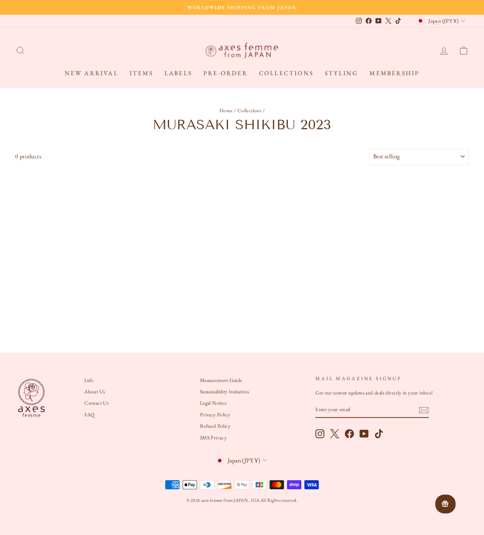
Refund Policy (215, 425)
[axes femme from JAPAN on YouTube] (364, 433)
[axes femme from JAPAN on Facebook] (349, 433)
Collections (286, 73)
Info (89, 380)
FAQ (89, 414)
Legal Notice (213, 402)
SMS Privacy (213, 437)
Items (141, 73)
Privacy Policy (215, 414)
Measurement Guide (221, 380)
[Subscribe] (424, 410)
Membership (394, 73)
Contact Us (96, 402)
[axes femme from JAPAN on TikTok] (378, 433)
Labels (178, 73)
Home (226, 110)
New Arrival (91, 73)
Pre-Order (225, 73)
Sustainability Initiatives (224, 391)
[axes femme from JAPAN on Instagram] (319, 433)
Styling (341, 73)
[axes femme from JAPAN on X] (334, 433)
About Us (94, 391)
